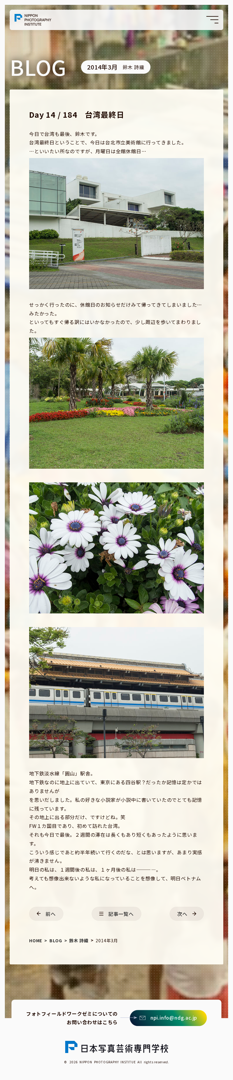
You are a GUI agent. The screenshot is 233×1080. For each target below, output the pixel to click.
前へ (51, 913)
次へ (182, 913)
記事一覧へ (121, 913)
